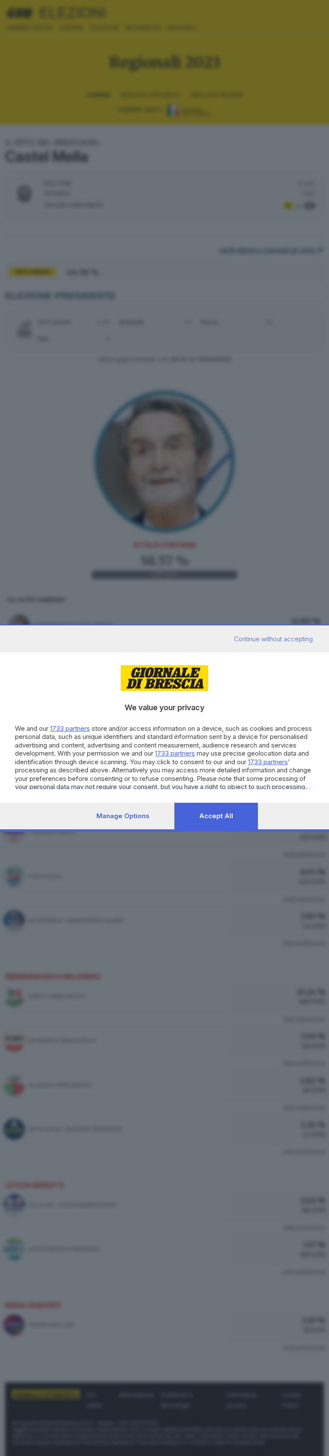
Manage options (123, 816)
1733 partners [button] (70, 728)
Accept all (216, 816)
